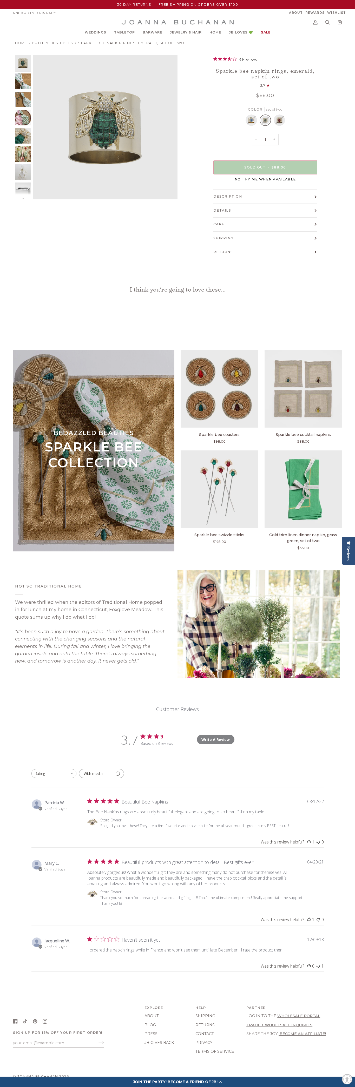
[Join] (97, 1043)
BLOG (150, 1025)
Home (21, 43)
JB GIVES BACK (159, 1042)
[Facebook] (15, 1021)
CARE (219, 224)
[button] (95, 32)
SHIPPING (223, 238)
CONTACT (204, 1033)
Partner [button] (256, 1008)
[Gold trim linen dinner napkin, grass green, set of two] (303, 489)
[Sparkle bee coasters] (219, 389)
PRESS (150, 1033)
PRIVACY (203, 1042)
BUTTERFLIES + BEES (53, 43)
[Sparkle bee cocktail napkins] (303, 389)
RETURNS (223, 252)
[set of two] (253, 121)
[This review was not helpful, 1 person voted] (318, 966)
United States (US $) (32, 13)
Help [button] (200, 1008)
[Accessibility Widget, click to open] (347, 1079)
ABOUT (151, 1016)
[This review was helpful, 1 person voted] (309, 842)
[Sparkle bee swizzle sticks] (219, 489)
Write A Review (215, 739)
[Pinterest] (35, 1021)
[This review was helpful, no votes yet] (309, 966)
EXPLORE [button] (153, 1008)
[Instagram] (45, 1021)
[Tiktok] (25, 1021)
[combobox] (53, 773)
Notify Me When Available (265, 179)
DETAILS (222, 210)
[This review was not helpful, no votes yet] (318, 842)
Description (227, 196)
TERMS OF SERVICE (214, 1051)
